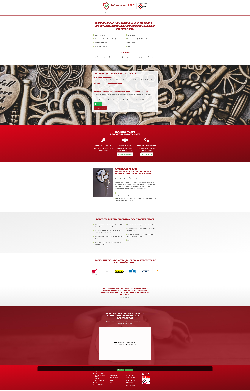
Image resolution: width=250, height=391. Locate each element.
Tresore (145, 13)
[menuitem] (95, 13)
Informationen (129, 369)
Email (96, 382)
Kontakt (156, 13)
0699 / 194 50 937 (100, 108)
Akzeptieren (120, 369)
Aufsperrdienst (95, 13)
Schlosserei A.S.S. (125, 6)
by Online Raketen (99, 384)
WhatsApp (98, 104)
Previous (91, 293)
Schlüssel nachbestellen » (125, 154)
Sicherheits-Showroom (134, 13)
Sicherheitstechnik (120, 13)
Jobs (150, 13)
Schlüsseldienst (107, 13)
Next (158, 293)
